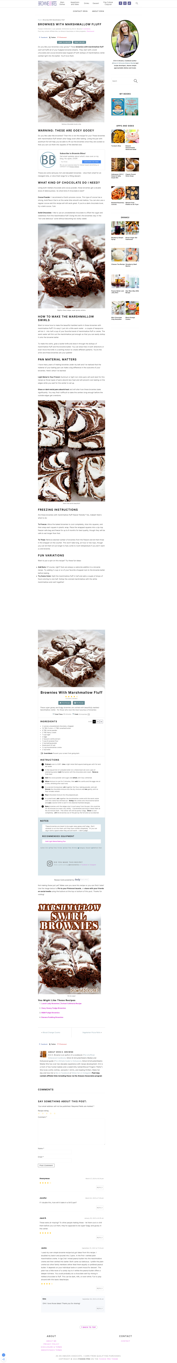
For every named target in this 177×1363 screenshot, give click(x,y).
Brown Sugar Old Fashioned (131, 238)
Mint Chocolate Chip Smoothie (116, 318)
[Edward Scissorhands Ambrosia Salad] (132, 136)
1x (94, 722)
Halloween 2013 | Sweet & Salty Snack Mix (117, 175)
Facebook (84, 864)
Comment (42, 1117)
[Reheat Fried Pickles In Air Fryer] (132, 193)
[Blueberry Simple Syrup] (118, 228)
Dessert (96, 3)
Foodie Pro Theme (108, 1359)
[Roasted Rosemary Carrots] (118, 193)
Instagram (93, 864)
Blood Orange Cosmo (51, 1032)
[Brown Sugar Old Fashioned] (132, 228)
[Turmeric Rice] (118, 136)
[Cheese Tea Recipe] (118, 254)
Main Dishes (62, 3)
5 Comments (86, 29)
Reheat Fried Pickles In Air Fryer (132, 203)
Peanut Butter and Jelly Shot (117, 291)
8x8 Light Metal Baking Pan (55, 841)
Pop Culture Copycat (108, 3)
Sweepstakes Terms (51, 1350)
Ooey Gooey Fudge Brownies (53, 1008)
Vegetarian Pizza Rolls (91, 1032)
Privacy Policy (51, 1344)
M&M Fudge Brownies (50, 1013)
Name (41, 1148)
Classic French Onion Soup (131, 175)
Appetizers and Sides (75, 3)
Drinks (86, 3)
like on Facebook (62, 1073)
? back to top (88, 1327)
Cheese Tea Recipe (118, 264)
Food (39, 20)
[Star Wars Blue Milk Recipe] (132, 281)
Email (41, 1157)
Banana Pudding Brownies (52, 1017)
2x (98, 722)
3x (101, 722)
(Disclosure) (90, 31)
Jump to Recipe (64, 42)
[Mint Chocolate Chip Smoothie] (118, 308)
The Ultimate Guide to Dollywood (68, 1061)
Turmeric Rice (116, 146)
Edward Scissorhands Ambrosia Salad (131, 147)
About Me (51, 1341)
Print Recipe (79, 42)
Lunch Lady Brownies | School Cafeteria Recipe (61, 1003)
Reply (100, 1187)
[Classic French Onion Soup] (132, 164)
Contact (125, 1341)
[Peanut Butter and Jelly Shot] (118, 281)
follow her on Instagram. (81, 1073)
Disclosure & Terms (51, 1347)
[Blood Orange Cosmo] (132, 308)
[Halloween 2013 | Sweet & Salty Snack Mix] (118, 164)
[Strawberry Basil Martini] (132, 254)
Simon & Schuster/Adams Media (124, 63)
